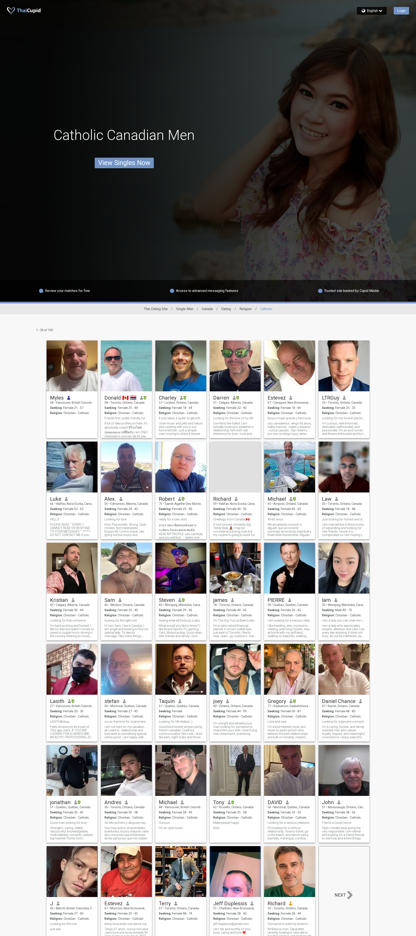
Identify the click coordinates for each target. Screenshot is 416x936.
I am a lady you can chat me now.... (344, 620)
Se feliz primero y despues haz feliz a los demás (126, 822)
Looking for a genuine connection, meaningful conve (344, 721)
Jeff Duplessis (230, 903)
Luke (55, 499)
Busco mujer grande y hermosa (289, 418)
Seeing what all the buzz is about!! (181, 620)
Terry (165, 903)
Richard (222, 499)
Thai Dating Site (156, 309)
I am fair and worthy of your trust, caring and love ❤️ (232, 930)
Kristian (59, 600)
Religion (245, 309)
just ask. (55, 929)
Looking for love (115, 519)
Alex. (110, 499)
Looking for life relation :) (175, 721)
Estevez (277, 398)
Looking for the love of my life (233, 418)
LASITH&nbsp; (60, 721)
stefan (111, 701)
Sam (109, 600)
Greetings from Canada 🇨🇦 (231, 519)
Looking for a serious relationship (290, 822)
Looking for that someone (68, 620)
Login (401, 11)
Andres (112, 802)
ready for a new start (173, 519)
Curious (164, 822)
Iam (326, 600)
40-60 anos (275, 519)
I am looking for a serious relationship (290, 620)
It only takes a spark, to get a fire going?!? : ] (181, 418)
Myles (57, 398)
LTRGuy (330, 398)
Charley (167, 398)
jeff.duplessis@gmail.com (231, 924)
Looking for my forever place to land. (344, 418)
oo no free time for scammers (125, 721)
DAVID (275, 802)
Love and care (277, 721)
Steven (167, 600)
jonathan (60, 802)
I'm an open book (170, 828)
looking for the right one (120, 620)
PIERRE (276, 600)
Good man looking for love (68, 822)
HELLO (54, 519)
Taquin (167, 701)
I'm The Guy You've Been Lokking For (235, 620)
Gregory (277, 701)
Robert (167, 499)
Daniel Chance (339, 701)
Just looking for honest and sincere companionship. (344, 519)
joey (218, 701)
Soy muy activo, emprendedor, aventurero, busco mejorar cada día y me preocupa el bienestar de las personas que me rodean (126, 833)
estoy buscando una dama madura (126, 924)
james (220, 600)
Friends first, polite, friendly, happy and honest (126, 418)
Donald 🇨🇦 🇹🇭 (120, 398)
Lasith (57, 701)
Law (327, 499)
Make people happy (226, 822)
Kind (216, 828)
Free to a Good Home (336, 822)
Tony (218, 802)
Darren (221, 398)
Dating (226, 309)
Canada (207, 309)
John (328, 802)
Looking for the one (63, 924)
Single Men (184, 309)
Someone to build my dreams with (290, 924)
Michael (277, 499)
